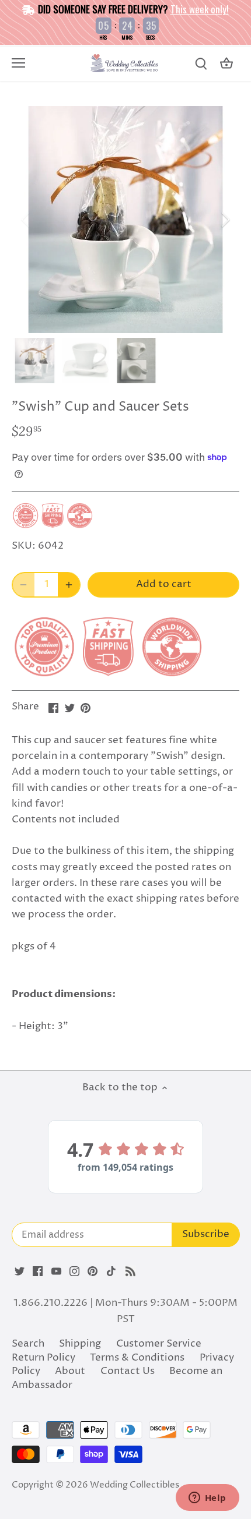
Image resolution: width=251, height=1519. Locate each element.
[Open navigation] (18, 63)
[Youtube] (56, 1271)
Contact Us (127, 1371)
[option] (125, 219)
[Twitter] (20, 1271)
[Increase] (69, 585)
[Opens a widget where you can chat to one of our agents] (207, 1498)
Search (28, 1344)
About (70, 1371)
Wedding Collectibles (134, 1485)
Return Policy (43, 1358)
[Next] (224, 219)
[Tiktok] (111, 1271)
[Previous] (26, 219)
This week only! (199, 9)
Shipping (80, 1344)
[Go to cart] (226, 64)
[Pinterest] (92, 1271)
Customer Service (158, 1344)
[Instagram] (74, 1271)
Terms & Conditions (137, 1358)
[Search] (201, 64)
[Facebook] (38, 1271)
